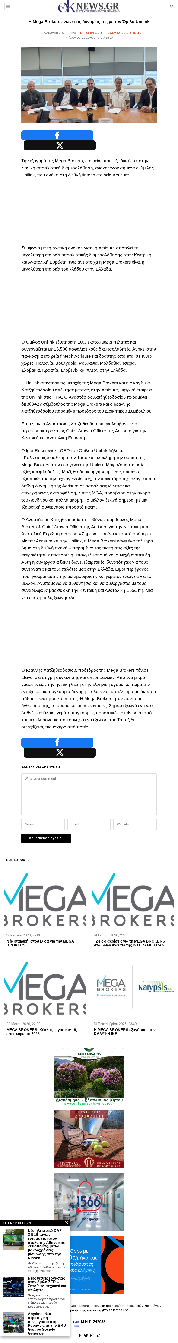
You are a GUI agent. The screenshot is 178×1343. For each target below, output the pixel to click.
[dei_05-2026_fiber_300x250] (89, 1265)
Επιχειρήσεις (91, 33)
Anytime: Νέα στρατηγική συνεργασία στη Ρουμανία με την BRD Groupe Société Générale (47, 1323)
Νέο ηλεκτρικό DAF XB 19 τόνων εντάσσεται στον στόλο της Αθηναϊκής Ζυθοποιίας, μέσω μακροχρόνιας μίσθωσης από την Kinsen (46, 1244)
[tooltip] (57, 135)
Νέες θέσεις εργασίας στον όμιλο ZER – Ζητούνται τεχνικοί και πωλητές (47, 1284)
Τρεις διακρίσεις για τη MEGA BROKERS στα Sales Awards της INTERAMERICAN (129, 943)
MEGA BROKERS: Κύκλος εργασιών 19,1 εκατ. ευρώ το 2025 (42, 1032)
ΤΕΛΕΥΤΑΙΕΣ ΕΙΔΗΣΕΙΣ (124, 33)
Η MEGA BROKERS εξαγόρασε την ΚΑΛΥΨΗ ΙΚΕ (125, 1032)
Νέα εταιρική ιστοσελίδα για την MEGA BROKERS (40, 943)
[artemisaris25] (89, 1076)
